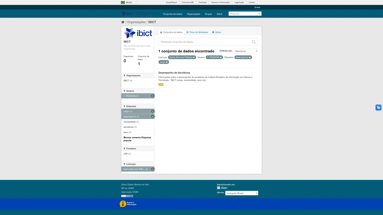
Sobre (219, 13)
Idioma (220, 192)
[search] (254, 42)
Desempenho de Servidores (174, 72)
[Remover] (194, 57)
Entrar (257, 7)
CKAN (222, 187)
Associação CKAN (129, 191)
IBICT (152, 22)
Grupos (208, 13)
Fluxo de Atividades (198, 32)
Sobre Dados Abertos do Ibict (135, 184)
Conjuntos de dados (172, 13)
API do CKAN (127, 188)
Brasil (129, 2)
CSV (161, 84)
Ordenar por (226, 50)
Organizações (193, 13)
